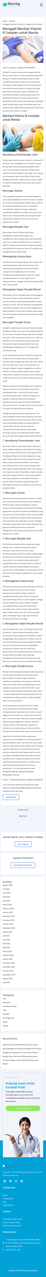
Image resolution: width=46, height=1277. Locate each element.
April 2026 (6, 901)
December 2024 (9, 963)
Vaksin (5, 1022)
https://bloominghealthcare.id (22, 788)
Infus (5, 999)
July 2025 (6, 936)
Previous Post (23, 810)
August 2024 (7, 978)
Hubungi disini (11, 797)
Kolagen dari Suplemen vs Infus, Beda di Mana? (20, 1052)
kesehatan (7, 1002)
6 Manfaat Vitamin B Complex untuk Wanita (26, 780)
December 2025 (9, 916)
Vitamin (20, 68)
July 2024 (6, 982)
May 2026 (6, 897)
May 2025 (6, 944)
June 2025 (6, 940)
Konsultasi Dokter (10, 1006)
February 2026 (8, 909)
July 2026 (6, 889)
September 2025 (9, 928)
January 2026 (8, 912)
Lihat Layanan (23, 844)
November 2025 (9, 920)
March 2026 (7, 905)
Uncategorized (8, 1018)
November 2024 (9, 967)
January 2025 (8, 959)
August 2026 (7, 885)
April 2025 (6, 947)
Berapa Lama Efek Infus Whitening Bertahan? (20, 1056)
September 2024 (9, 975)
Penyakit (6, 1014)
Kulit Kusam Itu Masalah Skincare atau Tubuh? (20, 1045)
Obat (5, 1010)
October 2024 (8, 971)
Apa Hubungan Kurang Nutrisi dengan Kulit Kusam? (22, 1049)
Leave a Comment (9, 68)
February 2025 (8, 955)
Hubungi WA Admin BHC (23, 865)
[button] (41, 4)
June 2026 (6, 893)
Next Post (23, 816)
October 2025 (8, 924)
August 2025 (7, 932)
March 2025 (7, 951)
